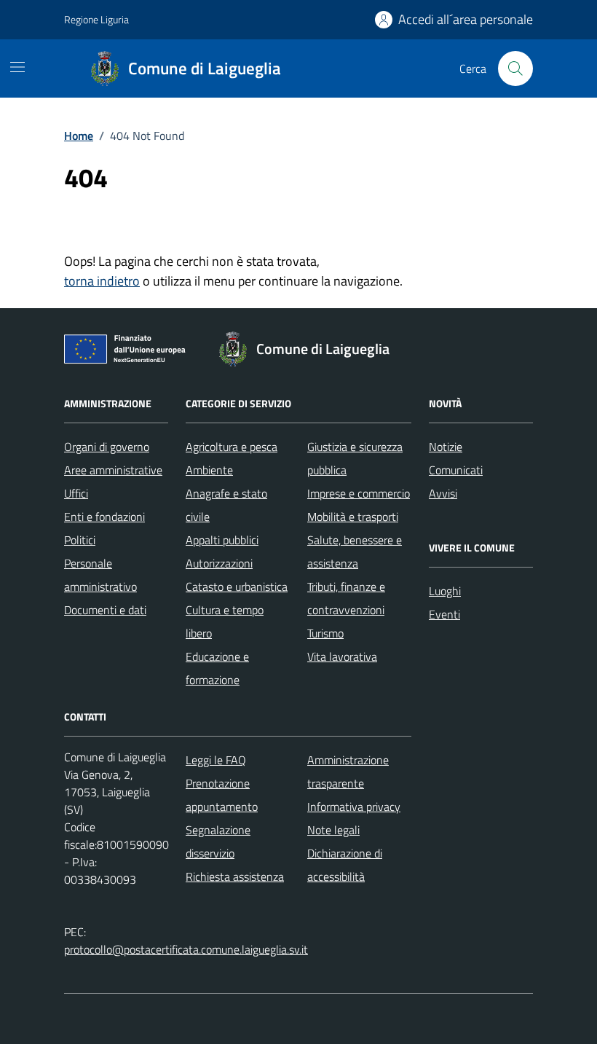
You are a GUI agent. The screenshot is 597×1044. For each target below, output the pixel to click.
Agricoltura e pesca (231, 446)
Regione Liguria (96, 19)
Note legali (333, 830)
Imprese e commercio (358, 493)
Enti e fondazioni (104, 516)
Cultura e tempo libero (225, 621)
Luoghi (445, 591)
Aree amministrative (113, 470)
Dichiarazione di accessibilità (344, 864)
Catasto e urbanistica (237, 586)
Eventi (444, 614)
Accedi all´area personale (465, 19)
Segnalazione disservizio (218, 841)
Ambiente (209, 470)
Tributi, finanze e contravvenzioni (346, 598)
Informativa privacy (353, 806)
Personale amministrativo (100, 574)
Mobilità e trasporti (352, 516)
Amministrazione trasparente (348, 771)
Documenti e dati (105, 610)
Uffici (76, 493)
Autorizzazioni (219, 563)
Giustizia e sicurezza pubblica (355, 458)
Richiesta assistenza (235, 876)
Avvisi (443, 493)
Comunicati (456, 470)
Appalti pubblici (222, 540)
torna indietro (102, 281)
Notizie (445, 446)
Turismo (325, 633)
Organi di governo (106, 446)
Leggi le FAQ (216, 760)
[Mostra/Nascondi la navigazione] (17, 67)
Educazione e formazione (217, 668)
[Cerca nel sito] (515, 68)
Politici (79, 540)
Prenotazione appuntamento (222, 794)
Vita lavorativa (342, 656)
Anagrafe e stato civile (226, 504)
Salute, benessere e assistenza (354, 551)
